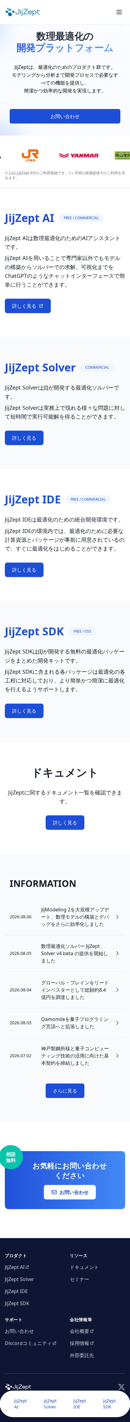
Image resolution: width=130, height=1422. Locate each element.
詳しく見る (24, 306)
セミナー (79, 1279)
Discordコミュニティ (28, 1343)
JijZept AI (20, 1404)
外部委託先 (82, 1355)
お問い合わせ (65, 116)
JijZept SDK (109, 1404)
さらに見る (65, 1090)
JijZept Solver (50, 1404)
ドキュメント (84, 1267)
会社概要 (79, 1331)
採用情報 (79, 1343)
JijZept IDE (79, 1404)
